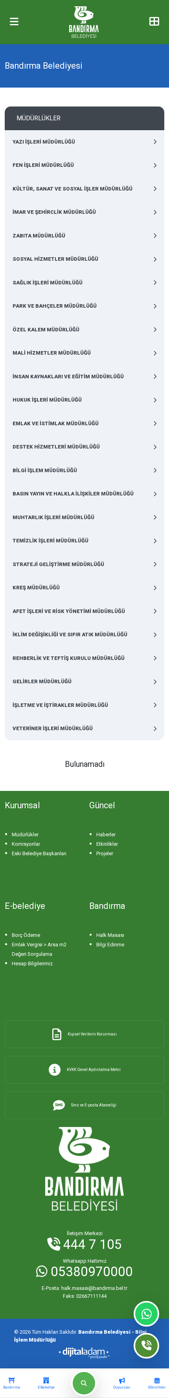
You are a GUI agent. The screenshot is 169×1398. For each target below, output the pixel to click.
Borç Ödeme (26, 935)
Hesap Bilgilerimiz (32, 963)
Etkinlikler (107, 844)
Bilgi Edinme (110, 945)
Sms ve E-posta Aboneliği (93, 1105)
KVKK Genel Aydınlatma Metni (94, 1069)
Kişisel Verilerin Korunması (92, 1034)
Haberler (106, 834)
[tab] (11, 1383)
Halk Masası (110, 935)
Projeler (104, 853)
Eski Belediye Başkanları (39, 853)
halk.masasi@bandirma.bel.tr (84, 1288)
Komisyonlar (26, 844)
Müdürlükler (25, 834)
